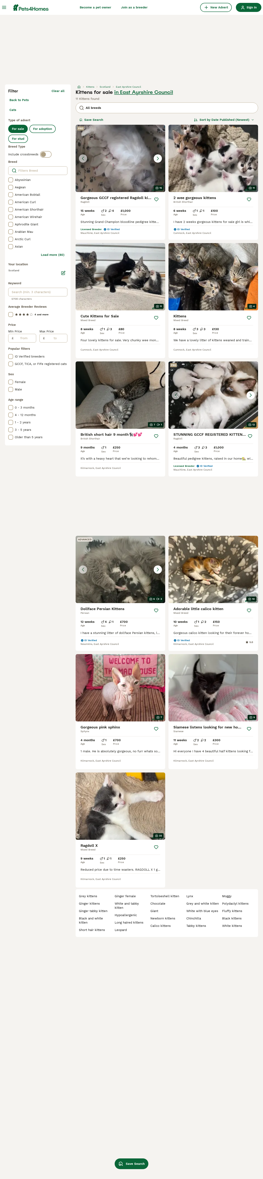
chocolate (157, 903)
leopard (121, 930)
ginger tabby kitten (93, 911)
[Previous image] (83, 158)
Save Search (93, 120)
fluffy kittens (232, 911)
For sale (18, 129)
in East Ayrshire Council (143, 92)
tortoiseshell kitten (164, 896)
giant (154, 911)
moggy (227, 896)
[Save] (156, 199)
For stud (18, 139)
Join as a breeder (134, 7)
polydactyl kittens (235, 903)
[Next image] (158, 158)
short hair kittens (92, 930)
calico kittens (160, 926)
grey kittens (88, 896)
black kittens (232, 918)
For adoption (42, 129)
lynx (189, 896)
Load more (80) (53, 255)
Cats (12, 110)
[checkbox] (11, 180)
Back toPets (19, 100)
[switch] (46, 154)
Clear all (58, 91)
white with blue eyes (202, 911)
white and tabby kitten (127, 906)
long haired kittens (129, 922)
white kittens (232, 926)
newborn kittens (162, 918)
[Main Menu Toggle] (4, 7)
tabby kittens (196, 926)
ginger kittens (89, 903)
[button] (120, 158)
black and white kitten (91, 920)
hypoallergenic (126, 915)
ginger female (125, 896)
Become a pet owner (95, 7)
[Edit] (63, 273)
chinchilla (193, 918)
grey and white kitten (202, 903)
